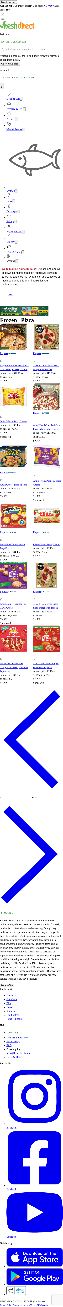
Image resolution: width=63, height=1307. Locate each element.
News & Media (14, 1057)
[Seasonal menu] (17, 261)
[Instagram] (34, 1123)
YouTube (11, 1236)
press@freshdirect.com (18, 1053)
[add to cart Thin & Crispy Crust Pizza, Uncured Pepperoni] (2, 655)
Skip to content (8, 2)
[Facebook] (34, 1185)
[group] (31, 294)
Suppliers (11, 1011)
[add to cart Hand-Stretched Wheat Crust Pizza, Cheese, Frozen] (2, 357)
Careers (10, 1007)
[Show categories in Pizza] (60, 294)
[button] (15, 362)
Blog (8, 1003)
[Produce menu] (16, 119)
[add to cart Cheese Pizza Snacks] (2, 477)
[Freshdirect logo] (17, 28)
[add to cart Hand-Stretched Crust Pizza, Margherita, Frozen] (35, 417)
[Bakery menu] (15, 221)
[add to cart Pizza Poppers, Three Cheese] (35, 473)
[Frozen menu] (23, 231)
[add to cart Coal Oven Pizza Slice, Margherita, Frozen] (35, 596)
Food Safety (12, 1015)
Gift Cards (11, 999)
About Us (11, 995)
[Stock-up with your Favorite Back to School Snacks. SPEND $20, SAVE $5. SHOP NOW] (24, 315)
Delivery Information (17, 1037)
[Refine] (2, 303)
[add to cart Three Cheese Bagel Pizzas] (2, 536)
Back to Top (7, 985)
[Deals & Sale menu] (21, 99)
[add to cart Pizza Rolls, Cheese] (2, 413)
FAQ (9, 1045)
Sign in (5, 77)
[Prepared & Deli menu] (24, 109)
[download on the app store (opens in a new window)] (34, 1266)
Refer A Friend (14, 1018)
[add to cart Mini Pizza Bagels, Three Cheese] (2, 596)
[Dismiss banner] (2, 14)
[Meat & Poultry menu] (23, 129)
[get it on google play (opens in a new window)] (34, 1284)
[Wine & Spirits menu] (22, 252)
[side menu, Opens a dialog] (3, 19)
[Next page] (31, 908)
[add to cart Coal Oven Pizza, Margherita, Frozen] (35, 357)
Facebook (11, 1189)
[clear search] (42, 49)
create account (24, 77)
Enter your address (13, 42)
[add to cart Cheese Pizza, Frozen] (35, 536)
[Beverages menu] (18, 211)
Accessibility (13, 1041)
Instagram (11, 1127)
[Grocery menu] (16, 242)
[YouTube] (34, 1232)
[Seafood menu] (16, 191)
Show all (7, 913)
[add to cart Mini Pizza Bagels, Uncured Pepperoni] (35, 655)
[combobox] (22, 49)
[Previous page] (31, 793)
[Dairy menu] (13, 201)
